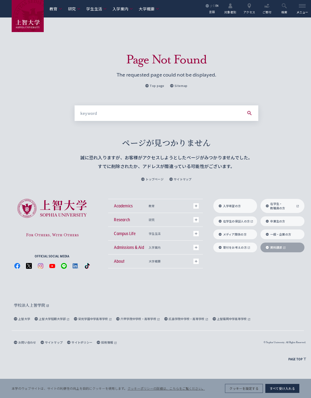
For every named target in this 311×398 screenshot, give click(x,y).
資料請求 (276, 247)
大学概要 (149, 9)
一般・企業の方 (280, 234)
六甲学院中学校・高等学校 (139, 319)
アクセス (249, 12)
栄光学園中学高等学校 (93, 319)
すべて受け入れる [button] (282, 388)
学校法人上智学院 (30, 305)
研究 (74, 9)
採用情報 (107, 342)
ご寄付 (266, 12)
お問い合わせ (27, 342)
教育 (56, 9)
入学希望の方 (232, 206)
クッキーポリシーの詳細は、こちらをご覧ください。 (166, 388)
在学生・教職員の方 (277, 206)
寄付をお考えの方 (235, 247)
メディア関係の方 (235, 234)
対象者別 (230, 12)
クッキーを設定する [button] (243, 388)
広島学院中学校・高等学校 (187, 319)
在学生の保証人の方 (236, 221)
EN (217, 6)
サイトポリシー (81, 342)
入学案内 (122, 9)
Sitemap (181, 86)
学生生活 (96, 9)
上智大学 (24, 319)
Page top (295, 359)
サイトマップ (183, 179)
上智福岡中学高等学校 (232, 319)
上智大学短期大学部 (53, 319)
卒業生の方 (277, 221)
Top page (157, 86)
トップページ (155, 179)
